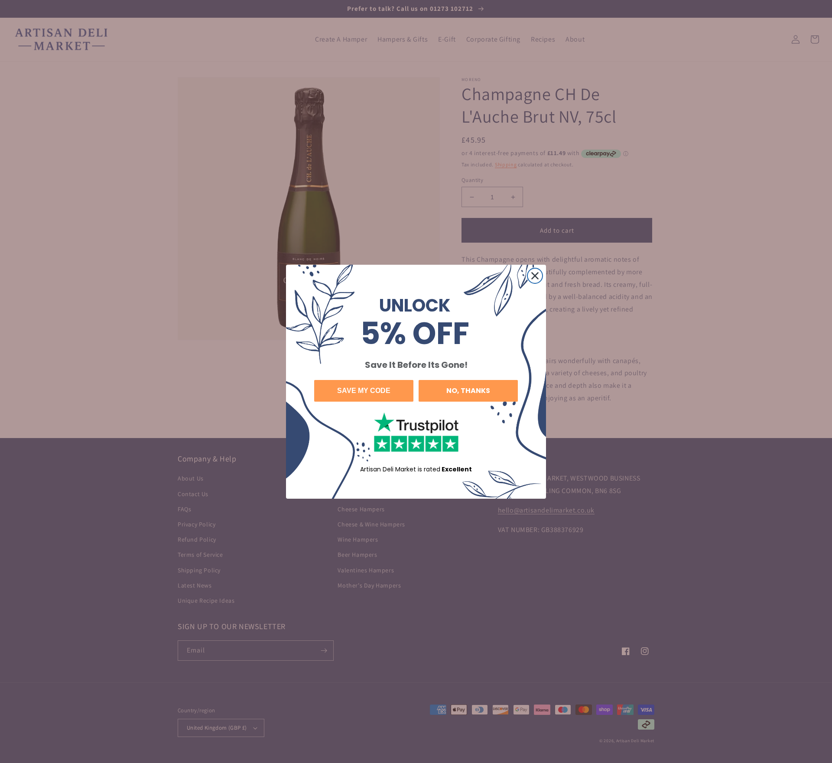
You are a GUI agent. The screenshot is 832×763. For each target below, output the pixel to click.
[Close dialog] (535, 275)
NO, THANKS (468, 391)
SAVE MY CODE (363, 390)
